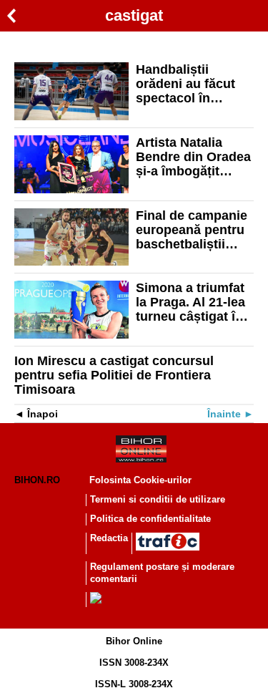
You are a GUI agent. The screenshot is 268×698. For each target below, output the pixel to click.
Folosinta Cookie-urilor (140, 480)
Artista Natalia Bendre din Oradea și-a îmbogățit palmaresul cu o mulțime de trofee (193, 156)
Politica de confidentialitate (150, 518)
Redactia (109, 538)
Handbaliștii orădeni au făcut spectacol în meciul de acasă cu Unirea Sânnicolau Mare (194, 83)
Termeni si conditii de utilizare (157, 499)
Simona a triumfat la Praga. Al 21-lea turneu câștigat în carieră (190, 302)
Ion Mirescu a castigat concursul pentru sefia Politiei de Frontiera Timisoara (114, 375)
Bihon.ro (37, 480)
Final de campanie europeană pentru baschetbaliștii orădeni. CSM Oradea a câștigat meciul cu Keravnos (191, 229)
